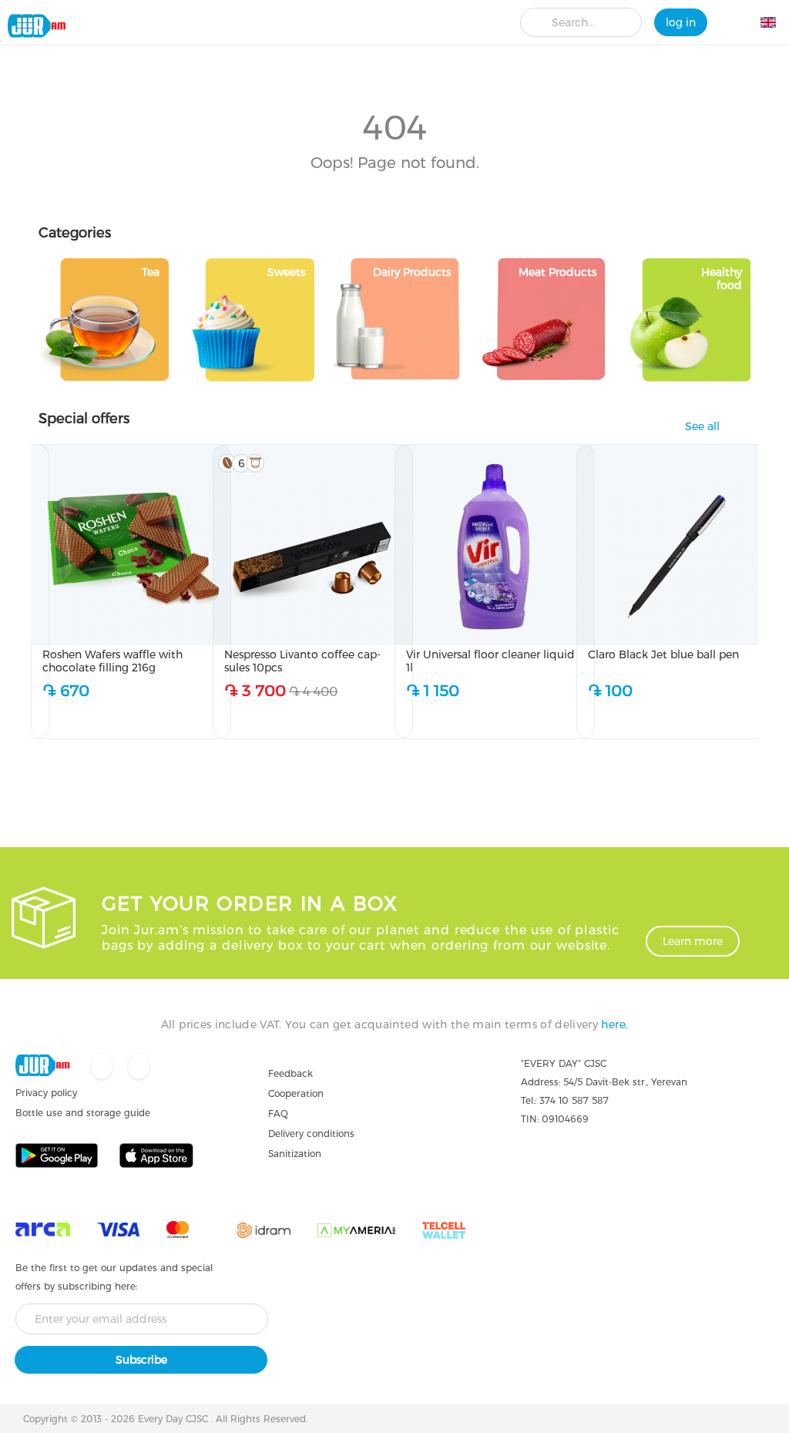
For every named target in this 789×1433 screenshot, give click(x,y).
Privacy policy (46, 1092)
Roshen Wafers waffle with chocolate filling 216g (112, 661)
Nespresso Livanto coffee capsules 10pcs (302, 661)
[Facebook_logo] (103, 1067)
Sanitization (294, 1153)
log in (681, 22)
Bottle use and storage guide (82, 1112)
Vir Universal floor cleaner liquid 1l (490, 661)
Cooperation (296, 1093)
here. (614, 1024)
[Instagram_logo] (138, 1067)
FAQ (278, 1113)
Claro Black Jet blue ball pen (663, 654)
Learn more (693, 941)
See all (702, 426)
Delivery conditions (311, 1133)
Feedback (290, 1073)
